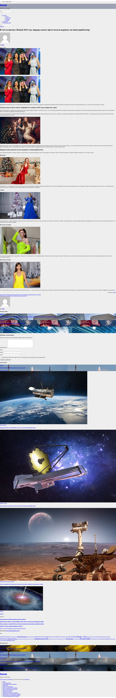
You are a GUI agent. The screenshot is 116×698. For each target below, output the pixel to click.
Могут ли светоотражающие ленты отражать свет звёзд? (13, 628)
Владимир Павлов (32, 636)
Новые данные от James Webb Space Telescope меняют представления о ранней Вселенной (17, 505)
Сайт (1, 354)
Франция (107, 638)
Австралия (2, 636)
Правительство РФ (41, 639)
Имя (1, 349)
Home (4, 681)
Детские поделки (52, 636)
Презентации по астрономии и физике (11, 693)
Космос (7, 16)
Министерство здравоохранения (95, 636)
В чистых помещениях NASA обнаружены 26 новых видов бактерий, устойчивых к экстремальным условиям (21, 584)
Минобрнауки (4, 638)
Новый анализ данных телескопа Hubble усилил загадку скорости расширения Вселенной (17, 427)
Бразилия (11, 636)
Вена (27, 636)
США (88, 639)
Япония (9, 640)
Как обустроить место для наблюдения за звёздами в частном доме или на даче (19, 667)
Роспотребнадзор (76, 638)
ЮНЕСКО (5, 640)
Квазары (7, 20)
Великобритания (22, 636)
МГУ (85, 636)
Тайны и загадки (10, 581)
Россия (83, 638)
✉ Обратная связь (7, 22)
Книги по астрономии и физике (10, 687)
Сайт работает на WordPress (6, 679)
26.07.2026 (2, 370)
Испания (67, 636)
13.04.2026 (2, 670)
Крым (82, 636)
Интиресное (3, 645)
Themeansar (26, 679)
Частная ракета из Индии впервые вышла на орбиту (13, 367)
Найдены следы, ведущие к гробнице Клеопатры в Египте (13, 295)
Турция (99, 638)
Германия (46, 636)
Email (1, 352)
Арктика (7, 636)
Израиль (61, 636)
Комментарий (3, 347)
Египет (57, 636)
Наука (5, 425)
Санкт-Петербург (94, 638)
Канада (71, 636)
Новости (5, 15)
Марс (88, 636)
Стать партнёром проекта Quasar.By (11, 696)
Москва (10, 639)
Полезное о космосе (7, 691)
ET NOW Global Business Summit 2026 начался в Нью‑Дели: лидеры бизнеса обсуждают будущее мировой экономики (28, 316)
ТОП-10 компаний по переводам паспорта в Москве (12, 323)
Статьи (5, 503)
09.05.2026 (2, 664)
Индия (64, 636)
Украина (103, 638)
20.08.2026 (2, 651)
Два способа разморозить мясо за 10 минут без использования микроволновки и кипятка (20, 294)
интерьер (13, 640)
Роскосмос (69, 639)
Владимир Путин (39, 636)
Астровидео (8, 17)
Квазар (3, 5)
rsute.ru (114, 292)
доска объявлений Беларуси (13, 630)
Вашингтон (15, 636)
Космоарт (7, 19)
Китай (79, 636)
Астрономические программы (10, 684)
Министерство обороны (105, 636)
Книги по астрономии (8, 686)
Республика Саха (59, 638)
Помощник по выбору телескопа (10, 692)
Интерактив (5, 685)
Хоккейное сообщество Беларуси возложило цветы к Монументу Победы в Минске (20, 661)
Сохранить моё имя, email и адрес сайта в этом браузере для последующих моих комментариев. (23, 357)
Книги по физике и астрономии (10, 689)
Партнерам (5, 21)
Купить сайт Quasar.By (8, 690)
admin (2, 44)
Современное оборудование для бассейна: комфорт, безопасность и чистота (18, 329)
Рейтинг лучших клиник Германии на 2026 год (11, 626)
